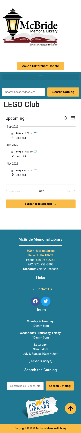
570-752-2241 (45, 260)
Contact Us (44, 289)
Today (40, 190)
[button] (40, 77)
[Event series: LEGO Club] (35, 133)
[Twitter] (45, 301)
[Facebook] (35, 301)
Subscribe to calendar (38, 203)
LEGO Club (21, 138)
